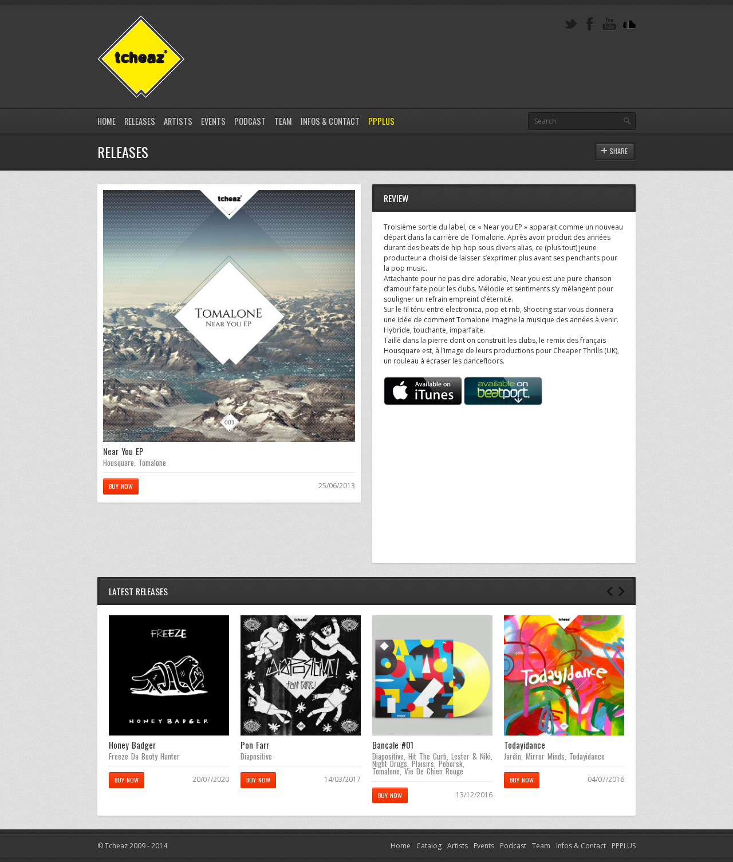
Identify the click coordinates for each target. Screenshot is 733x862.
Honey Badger (132, 745)
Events (213, 121)
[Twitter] (570, 24)
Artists (178, 121)
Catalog (429, 846)
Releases (139, 121)
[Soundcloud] (629, 24)
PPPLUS (381, 121)
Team (283, 121)
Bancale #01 (392, 745)
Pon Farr (255, 745)
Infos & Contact (330, 121)
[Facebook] (590, 24)
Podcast (250, 121)
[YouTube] (609, 24)
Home (106, 121)
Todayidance (524, 745)
